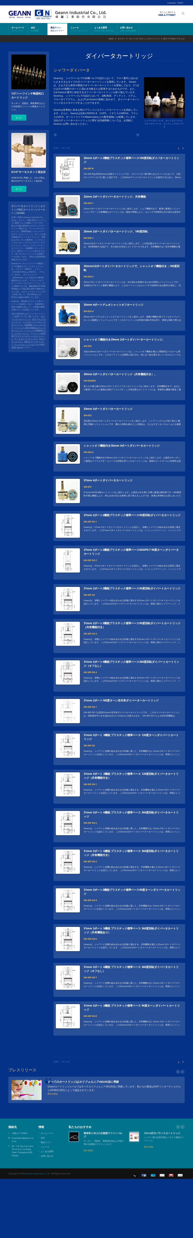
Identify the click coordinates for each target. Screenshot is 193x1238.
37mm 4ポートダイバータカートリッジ (108, 480)
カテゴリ (121, 39)
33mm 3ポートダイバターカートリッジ (108, 409)
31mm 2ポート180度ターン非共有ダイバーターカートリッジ (121, 700)
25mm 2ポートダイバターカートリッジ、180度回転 (116, 231)
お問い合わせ (128, 29)
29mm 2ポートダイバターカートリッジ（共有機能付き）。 (120, 374)
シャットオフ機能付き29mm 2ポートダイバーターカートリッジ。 (124, 339)
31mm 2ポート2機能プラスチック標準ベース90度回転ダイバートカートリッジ (132, 588)
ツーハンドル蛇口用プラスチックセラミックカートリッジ (28, 336)
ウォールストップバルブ (25, 344)
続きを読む (53, 1093)
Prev (178, 1072)
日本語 (180, 3)
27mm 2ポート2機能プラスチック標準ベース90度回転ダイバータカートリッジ (132, 515)
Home (111, 39)
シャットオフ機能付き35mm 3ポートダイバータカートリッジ (122, 445)
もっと (19, 117)
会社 (35, 29)
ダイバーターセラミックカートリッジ (144, 39)
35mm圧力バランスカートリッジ (162, 1133)
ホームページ (17, 29)
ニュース (79, 29)
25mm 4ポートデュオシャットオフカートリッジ (113, 304)
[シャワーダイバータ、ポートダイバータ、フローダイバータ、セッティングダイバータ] (164, 98)
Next (182, 1072)
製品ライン (57, 29)
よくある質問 (104, 29)
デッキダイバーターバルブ (26, 339)
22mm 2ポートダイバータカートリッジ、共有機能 (115, 196)
